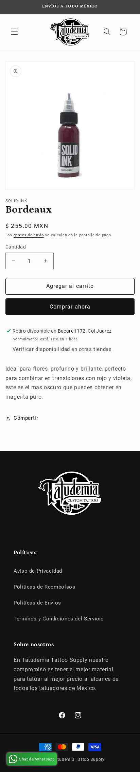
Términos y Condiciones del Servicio (59, 619)
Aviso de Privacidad (38, 571)
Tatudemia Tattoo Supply (79, 759)
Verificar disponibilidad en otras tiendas (62, 349)
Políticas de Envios (37, 603)
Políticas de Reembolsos (44, 587)
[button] (14, 32)
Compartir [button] (26, 418)
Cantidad (15, 247)
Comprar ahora (70, 306)
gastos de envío (29, 235)
